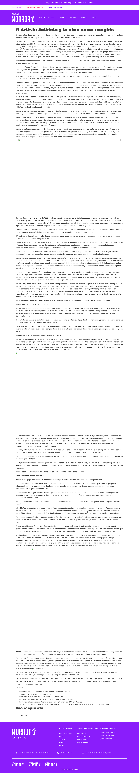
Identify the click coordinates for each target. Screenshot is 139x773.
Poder (62, 18)
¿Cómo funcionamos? (108, 733)
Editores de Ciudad (46, 18)
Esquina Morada (83, 742)
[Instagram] (14, 737)
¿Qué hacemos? (106, 739)
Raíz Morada (81, 733)
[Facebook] (19, 737)
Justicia (73, 18)
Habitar (84, 18)
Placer (94, 18)
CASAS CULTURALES (35, 8)
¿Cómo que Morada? (107, 736)
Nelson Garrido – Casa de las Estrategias (36, 718)
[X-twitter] (24, 737)
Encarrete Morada (83, 736)
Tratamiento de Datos (69, 769)
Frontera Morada (83, 739)
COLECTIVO (16, 8)
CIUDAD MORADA (55, 8)
